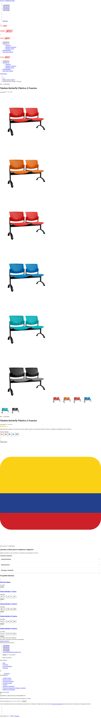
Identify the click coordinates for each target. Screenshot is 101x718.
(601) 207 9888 (6, 10)
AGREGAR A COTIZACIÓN (6, 555)
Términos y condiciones (8, 686)
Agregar (2, 586)
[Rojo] (6, 434)
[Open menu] (0, 34)
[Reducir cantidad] (0, 437)
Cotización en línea (7, 683)
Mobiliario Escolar (9, 48)
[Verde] (1, 596)
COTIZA (2, 0)
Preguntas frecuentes (8, 681)
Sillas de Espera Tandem (9, 79)
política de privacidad (56, 704)
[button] (50, 438)
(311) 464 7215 (6, 8)
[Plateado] (5, 596)
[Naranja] (2, 434)
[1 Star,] (1, 426)
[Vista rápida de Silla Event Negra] (0, 579)
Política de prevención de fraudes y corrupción (14, 688)
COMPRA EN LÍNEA (9, 0)
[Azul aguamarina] (13, 434)
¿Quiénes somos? (7, 678)
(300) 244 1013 (6, 6)
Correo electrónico (4, 701)
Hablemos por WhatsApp (9, 689)
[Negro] (17, 434)
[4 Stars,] (6, 426)
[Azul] (10, 434)
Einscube (17, 716)
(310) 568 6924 (6, 5)
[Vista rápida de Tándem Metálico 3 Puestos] (0, 613)
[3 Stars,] (4, 426)
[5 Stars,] (7, 426)
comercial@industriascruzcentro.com (12, 652)
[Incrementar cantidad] (0, 440)
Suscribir (24, 701)
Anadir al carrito (4, 442)
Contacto (5, 684)
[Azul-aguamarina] (11, 596)
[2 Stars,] (2, 426)
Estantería (8, 45)
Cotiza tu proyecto (4, 641)
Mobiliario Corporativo (10, 47)
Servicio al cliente (7, 679)
